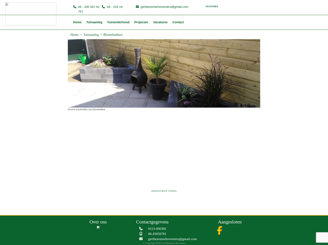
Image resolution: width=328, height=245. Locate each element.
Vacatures (212, 6)
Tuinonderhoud (114, 31)
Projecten (135, 31)
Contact (168, 31)
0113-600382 (157, 237)
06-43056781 (157, 242)
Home (77, 31)
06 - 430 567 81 (89, 7)
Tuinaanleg (92, 31)
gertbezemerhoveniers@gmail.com (164, 7)
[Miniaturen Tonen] (164, 199)
